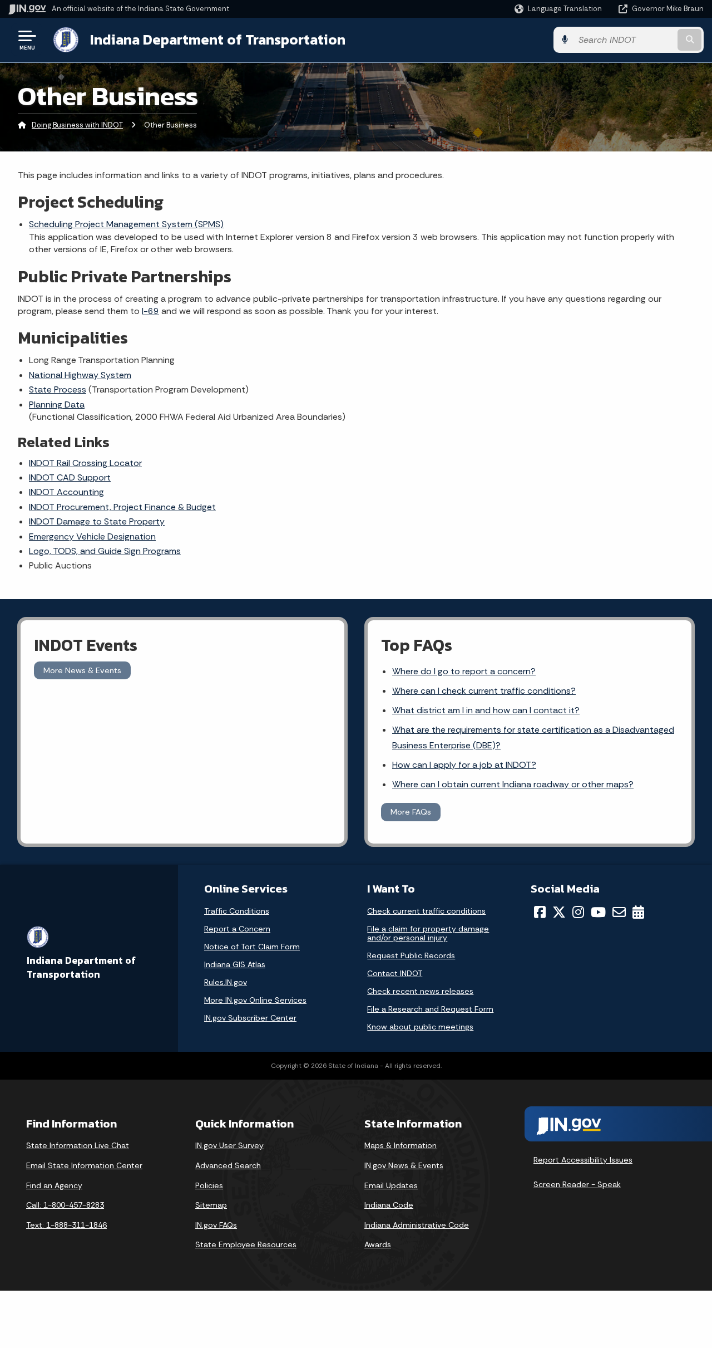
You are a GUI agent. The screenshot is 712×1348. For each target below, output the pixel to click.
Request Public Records (411, 955)
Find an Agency (54, 1185)
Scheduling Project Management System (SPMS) (126, 224)
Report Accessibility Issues (582, 1160)
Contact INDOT (394, 973)
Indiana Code (388, 1205)
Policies (209, 1185)
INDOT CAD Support (70, 477)
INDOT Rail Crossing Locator (85, 463)
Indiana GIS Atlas (234, 964)
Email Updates (391, 1185)
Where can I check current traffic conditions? (484, 691)
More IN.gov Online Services (255, 1000)
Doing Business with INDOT (77, 125)
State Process (57, 389)
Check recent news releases (420, 991)
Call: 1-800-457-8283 (65, 1205)
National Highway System (80, 375)
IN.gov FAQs (216, 1225)
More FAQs (410, 812)
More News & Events (82, 670)
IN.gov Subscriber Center (250, 1018)
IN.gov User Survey (229, 1145)
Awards (377, 1244)
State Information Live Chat (77, 1145)
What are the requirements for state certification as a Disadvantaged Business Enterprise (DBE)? (533, 737)
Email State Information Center (84, 1165)
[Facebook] (540, 912)
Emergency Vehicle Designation (92, 536)
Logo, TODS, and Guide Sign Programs (105, 551)
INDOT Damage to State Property (97, 521)
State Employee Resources (245, 1244)
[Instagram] (578, 912)
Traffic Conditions (236, 911)
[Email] (619, 912)
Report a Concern (237, 929)
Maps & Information (400, 1145)
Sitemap (211, 1205)
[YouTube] (598, 912)
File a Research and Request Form (430, 1009)
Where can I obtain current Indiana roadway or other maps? (513, 784)
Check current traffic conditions (426, 911)
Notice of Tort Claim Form (252, 947)
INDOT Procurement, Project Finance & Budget (122, 507)
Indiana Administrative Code (416, 1225)
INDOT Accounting (66, 492)
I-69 (150, 311)
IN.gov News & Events (403, 1165)
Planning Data (57, 404)
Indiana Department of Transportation (217, 39)
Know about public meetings (420, 1027)
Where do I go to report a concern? (464, 671)
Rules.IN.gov (225, 982)
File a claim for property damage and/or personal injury (428, 933)
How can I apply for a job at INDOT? (464, 765)
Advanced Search (228, 1165)
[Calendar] (638, 912)
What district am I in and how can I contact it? (486, 710)
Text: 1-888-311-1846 (66, 1225)
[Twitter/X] (559, 912)
